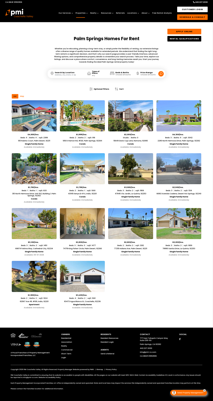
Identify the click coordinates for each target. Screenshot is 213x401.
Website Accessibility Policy (49, 377)
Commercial (66, 350)
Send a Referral (107, 353)
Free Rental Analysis (162, 13)
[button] (179, 339)
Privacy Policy (111, 369)
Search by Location (64, 72)
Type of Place (96, 72)
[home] (19, 13)
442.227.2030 (201, 2)
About (145, 13)
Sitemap (99, 369)
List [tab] (15, 96)
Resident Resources (109, 338)
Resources (106, 13)
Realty (93, 13)
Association (66, 342)
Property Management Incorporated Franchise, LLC (30, 354)
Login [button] (63, 357)
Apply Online (184, 31)
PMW (92, 369)
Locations (132, 13)
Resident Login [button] (107, 342)
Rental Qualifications (184, 38)
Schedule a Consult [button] (192, 17)
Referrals (120, 13)
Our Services (65, 13)
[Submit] (161, 73)
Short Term (66, 353)
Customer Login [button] (192, 9)
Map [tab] (22, 96)
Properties (81, 13)
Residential (66, 338)
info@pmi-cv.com (148, 352)
